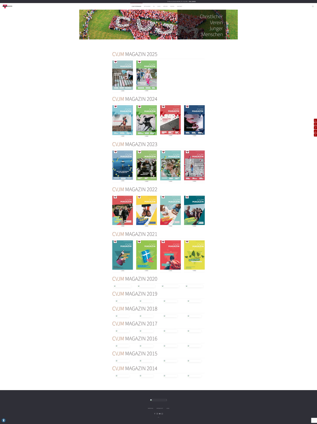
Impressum (150, 408)
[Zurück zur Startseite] (7, 6)
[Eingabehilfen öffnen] (4, 420)
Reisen (172, 6)
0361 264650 (192, 1)
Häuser (165, 6)
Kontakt (179, 6)
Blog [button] (159, 6)
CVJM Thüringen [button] (136, 6)
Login (167, 408)
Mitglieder (147, 6)
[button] (313, 6)
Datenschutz (160, 408)
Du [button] (154, 6)
